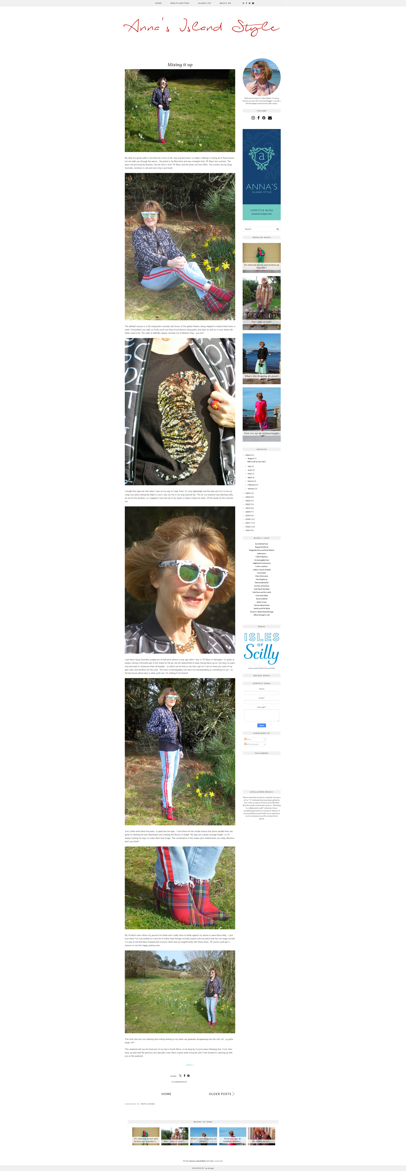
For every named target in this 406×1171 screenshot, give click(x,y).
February (251, 485)
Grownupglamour (261, 560)
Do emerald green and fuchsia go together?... (146, 1140)
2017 (248, 523)
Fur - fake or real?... (175, 1141)
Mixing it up (180, 64)
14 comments (178, 1082)
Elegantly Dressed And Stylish (261, 550)
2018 (248, 519)
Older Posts (220, 1094)
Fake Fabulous (262, 556)
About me (225, 3)
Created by (203, 1168)
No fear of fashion (261, 586)
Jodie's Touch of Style (262, 569)
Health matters (179, 3)
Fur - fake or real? (262, 322)
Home (158, 3)
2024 (248, 497)
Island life (204, 3)
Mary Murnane (261, 576)
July (249, 466)
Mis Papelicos (262, 579)
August (251, 458)
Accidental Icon (261, 544)
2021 (248, 508)
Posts (248, 739)
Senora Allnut (261, 598)
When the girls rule (262, 615)
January (251, 488)
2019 (248, 515)
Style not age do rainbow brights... (232, 1140)
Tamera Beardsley (261, 605)
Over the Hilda (261, 595)
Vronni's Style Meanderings (261, 611)
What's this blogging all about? (261, 376)
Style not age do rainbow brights (261, 433)
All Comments (252, 744)
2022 (248, 504)
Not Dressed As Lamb (262, 592)
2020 (248, 512)
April (250, 477)
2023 (248, 500)
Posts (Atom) (148, 1104)
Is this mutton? (261, 566)
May (249, 473)
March (250, 481)
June (250, 470)
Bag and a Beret (261, 547)
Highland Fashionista (262, 563)
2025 (248, 493)
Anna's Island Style (203, 27)
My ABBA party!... (261, 1141)
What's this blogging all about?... (204, 1140)
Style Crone (262, 602)
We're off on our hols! (256, 461)
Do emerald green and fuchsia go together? (261, 266)
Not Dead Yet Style (261, 589)
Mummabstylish (262, 582)
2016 (248, 526)
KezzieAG (261, 573)
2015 (248, 530)
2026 (248, 455)
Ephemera (261, 553)
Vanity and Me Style (262, 608)
